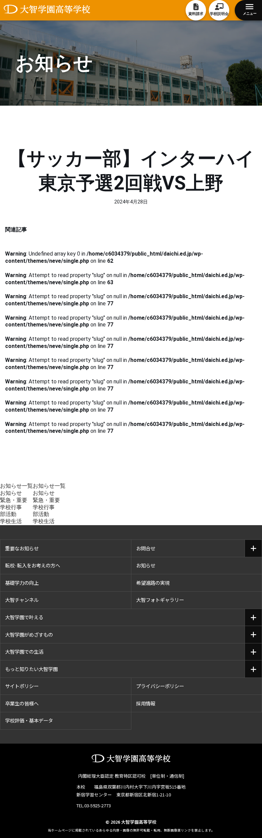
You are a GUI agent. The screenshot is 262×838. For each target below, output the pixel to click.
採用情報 (145, 703)
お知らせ (11, 493)
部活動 (8, 514)
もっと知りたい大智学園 (31, 668)
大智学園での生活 (24, 651)
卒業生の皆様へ (22, 703)
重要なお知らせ (22, 548)
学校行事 (11, 507)
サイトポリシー (22, 685)
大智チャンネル (22, 599)
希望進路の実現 (153, 582)
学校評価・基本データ (29, 720)
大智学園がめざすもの (29, 634)
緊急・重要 (13, 500)
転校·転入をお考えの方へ (32, 565)
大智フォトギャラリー (160, 599)
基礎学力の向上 (22, 582)
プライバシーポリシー (160, 685)
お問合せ (145, 548)
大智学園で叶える (24, 617)
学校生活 (11, 521)
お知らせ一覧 (16, 486)
